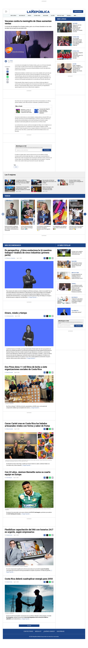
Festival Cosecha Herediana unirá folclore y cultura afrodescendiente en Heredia (23, 188)
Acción (74, 64)
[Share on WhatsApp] (8, 77)
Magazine (74, 261)
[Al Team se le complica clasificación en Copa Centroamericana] (64, 253)
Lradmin (11, 60)
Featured (75, 23)
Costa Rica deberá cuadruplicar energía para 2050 (29, 579)
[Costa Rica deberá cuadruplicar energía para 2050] (29, 598)
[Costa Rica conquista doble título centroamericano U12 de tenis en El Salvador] (64, 54)
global (16, 166)
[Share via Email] (8, 79)
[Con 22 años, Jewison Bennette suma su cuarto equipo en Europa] (29, 494)
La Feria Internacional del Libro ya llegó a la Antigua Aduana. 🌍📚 (27, 228)
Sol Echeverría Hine (10, 316)
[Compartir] (8, 82)
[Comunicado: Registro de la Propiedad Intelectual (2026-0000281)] (36, 111)
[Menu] (6, 11)
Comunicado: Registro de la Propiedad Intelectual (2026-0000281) (44, 111)
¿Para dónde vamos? (76, 312)
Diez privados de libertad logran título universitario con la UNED (49, 181)
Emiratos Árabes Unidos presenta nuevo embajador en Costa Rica (76, 181)
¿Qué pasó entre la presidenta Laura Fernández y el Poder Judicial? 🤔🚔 (76, 228)
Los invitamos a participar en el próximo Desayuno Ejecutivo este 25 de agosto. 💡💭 (43, 228)
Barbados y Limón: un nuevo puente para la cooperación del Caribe (26, 111)
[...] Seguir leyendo (32, 297)
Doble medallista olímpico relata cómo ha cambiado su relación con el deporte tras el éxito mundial (78, 69)
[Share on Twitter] (8, 74)
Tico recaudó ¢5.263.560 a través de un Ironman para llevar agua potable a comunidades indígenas (77, 42)
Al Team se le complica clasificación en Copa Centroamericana (77, 253)
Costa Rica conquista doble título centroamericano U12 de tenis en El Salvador (78, 55)
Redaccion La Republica (10, 258)
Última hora (76, 37)
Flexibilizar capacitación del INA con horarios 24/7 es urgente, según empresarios (29, 530)
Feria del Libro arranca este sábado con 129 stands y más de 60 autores (77, 265)
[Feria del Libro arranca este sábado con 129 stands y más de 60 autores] (64, 264)
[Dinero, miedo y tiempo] (29, 332)
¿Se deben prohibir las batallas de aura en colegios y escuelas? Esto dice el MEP (23, 181)
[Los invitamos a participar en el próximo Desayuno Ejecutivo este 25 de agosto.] (44, 212)
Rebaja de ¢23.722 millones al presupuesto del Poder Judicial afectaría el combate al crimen (77, 28)
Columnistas (75, 310)
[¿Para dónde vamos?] (64, 311)
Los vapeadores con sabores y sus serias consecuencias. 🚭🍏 (60, 228)
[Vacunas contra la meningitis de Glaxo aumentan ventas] (29, 44)
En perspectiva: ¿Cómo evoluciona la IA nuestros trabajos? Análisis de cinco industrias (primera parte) (28, 252)
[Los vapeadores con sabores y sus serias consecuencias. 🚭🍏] (60, 212)
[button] (78, 11)
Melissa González (9, 372)
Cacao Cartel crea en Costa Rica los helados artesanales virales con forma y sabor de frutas (27, 424)
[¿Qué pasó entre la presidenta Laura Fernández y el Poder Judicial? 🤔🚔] (76, 212)
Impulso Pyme (75, 272)
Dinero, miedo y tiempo (16, 313)
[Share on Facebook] (8, 72)
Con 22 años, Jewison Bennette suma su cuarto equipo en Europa (27, 473)
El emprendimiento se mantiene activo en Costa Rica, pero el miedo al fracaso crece (77, 276)
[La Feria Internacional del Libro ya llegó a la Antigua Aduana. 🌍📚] (28, 212)
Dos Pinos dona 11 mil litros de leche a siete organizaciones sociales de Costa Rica (26, 368)
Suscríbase (60, 631)
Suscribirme (47, 150)
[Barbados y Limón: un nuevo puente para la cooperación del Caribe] (18, 111)
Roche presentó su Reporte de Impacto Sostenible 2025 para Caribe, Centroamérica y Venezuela (11, 228)
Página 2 (74, 283)
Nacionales (75, 297)
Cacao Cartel (31, 463)
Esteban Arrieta (9, 535)
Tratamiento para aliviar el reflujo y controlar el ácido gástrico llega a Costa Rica (77, 300)
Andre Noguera (9, 477)
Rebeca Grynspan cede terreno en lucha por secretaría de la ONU (48, 188)
